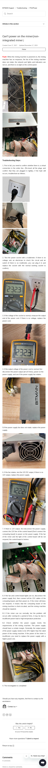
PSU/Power (33, 8)
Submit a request (32, 738)
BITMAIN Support (8, 8)
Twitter (7, 714)
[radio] (18, 727)
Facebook (3, 714)
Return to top (7, 746)
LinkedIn (10, 714)
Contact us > (12, 707)
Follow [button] (24, 49)
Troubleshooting (22, 8)
